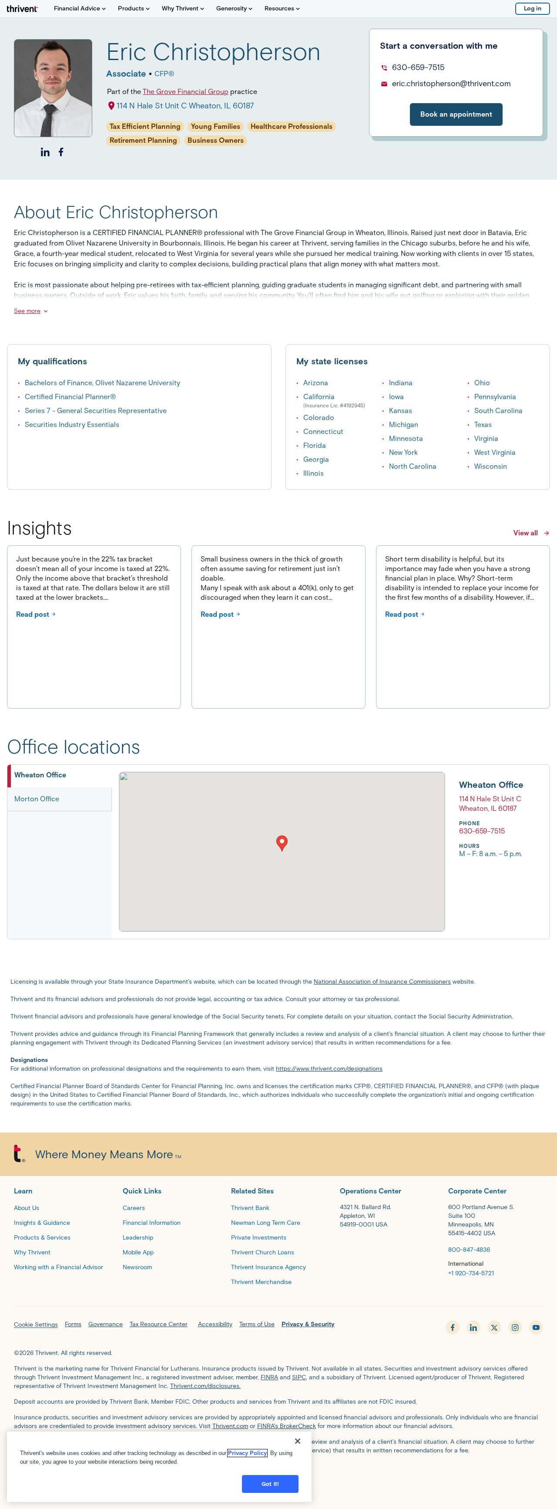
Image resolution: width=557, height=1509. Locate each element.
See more (27, 311)
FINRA (269, 1377)
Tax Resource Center (159, 1324)
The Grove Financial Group (185, 91)
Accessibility (215, 1324)
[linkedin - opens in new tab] (473, 1327)
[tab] (59, 776)
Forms (73, 1324)
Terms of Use (257, 1324)
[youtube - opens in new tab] (536, 1327)
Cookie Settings (36, 1324)
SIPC (299, 1377)
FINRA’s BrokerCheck (286, 1426)
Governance (105, 1324)
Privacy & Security (308, 1324)
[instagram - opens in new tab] (515, 1327)
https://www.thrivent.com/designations (329, 1068)
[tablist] (59, 852)
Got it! (270, 1484)
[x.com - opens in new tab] (494, 1327)
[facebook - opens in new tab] (452, 1327)
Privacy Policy (247, 1453)
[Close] (297, 1441)
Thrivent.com (230, 1426)
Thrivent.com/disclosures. (205, 1386)
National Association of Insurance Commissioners (382, 981)
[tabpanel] (321, 852)
